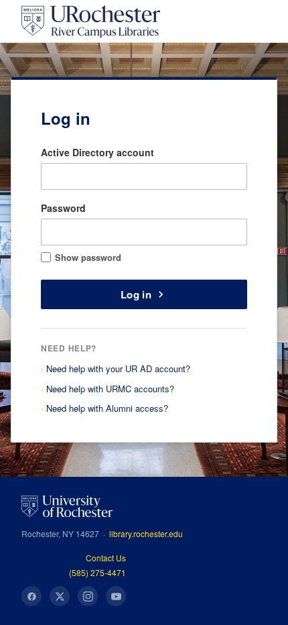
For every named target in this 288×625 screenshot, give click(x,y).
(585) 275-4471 (97, 572)
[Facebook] (31, 596)
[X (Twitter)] (60, 596)
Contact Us (106, 557)
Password (63, 208)
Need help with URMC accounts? (110, 388)
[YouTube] (116, 596)
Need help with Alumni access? (107, 408)
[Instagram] (88, 596)
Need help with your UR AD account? (118, 368)
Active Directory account (97, 152)
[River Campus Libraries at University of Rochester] (90, 21)
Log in (136, 294)
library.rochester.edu (146, 533)
